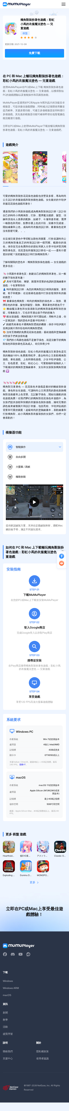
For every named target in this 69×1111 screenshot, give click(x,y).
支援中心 (8, 1058)
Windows (8, 981)
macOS (7, 995)
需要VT (22, 764)
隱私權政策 (42, 1051)
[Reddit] (28, 954)
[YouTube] (20, 954)
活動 (5, 1026)
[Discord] (13, 954)
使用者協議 (42, 1058)
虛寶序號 (8, 1033)
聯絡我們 (8, 1051)
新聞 (5, 1012)
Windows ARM (11, 988)
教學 (5, 1019)
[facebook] (5, 954)
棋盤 (25, 33)
